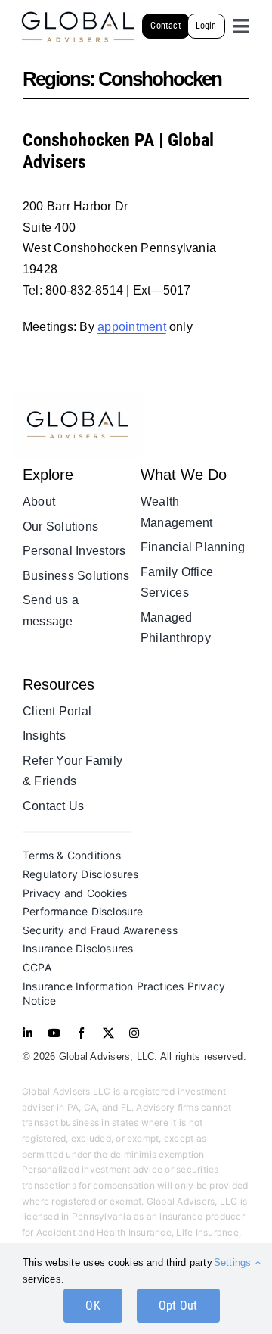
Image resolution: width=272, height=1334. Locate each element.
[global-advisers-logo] (77, 17)
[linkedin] (27, 1033)
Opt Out (178, 1305)
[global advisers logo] (77, 397)
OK (92, 1305)
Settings (234, 1262)
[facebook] (81, 1033)
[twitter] (108, 1033)
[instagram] (134, 1033)
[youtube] (54, 1033)
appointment (131, 326)
